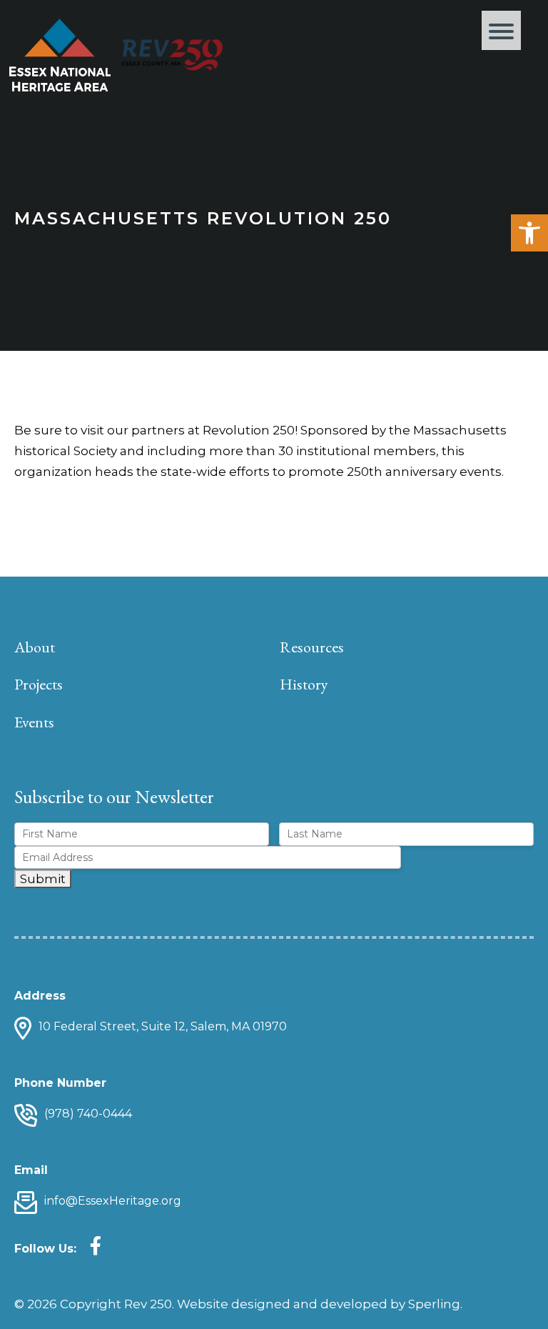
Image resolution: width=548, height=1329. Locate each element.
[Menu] (501, 30)
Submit (43, 879)
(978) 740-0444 (88, 1113)
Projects (38, 684)
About (34, 647)
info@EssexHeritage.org (112, 1201)
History (304, 684)
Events (34, 722)
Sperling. (435, 1304)
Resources (312, 647)
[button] (529, 233)
